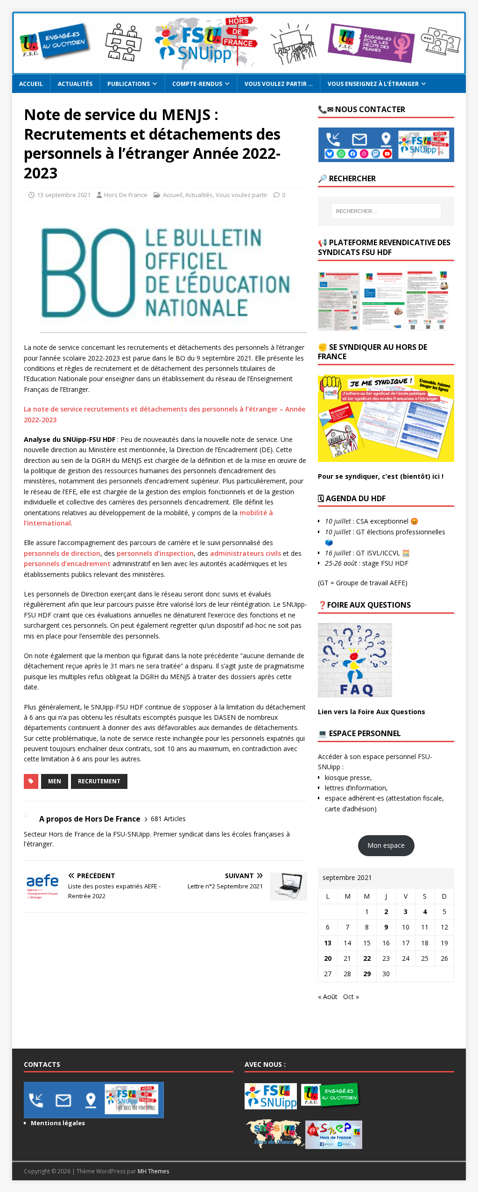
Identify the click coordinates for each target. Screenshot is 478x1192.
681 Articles (168, 818)
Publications (128, 84)
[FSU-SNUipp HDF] (239, 69)
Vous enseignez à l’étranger (373, 84)
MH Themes (153, 1171)
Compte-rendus (197, 84)
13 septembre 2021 (64, 195)
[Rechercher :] (386, 211)
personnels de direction (62, 553)
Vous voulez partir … (279, 84)
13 (327, 942)
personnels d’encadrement (67, 563)
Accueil (31, 84)
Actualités (75, 84)
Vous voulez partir (241, 195)
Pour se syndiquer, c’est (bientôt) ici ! (380, 476)
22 (367, 958)
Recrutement (99, 781)
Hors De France (126, 195)
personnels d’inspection (155, 553)
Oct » (351, 996)
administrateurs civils (245, 553)
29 (367, 973)
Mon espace (386, 845)
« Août (327, 996)
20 (327, 958)
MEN (54, 781)
